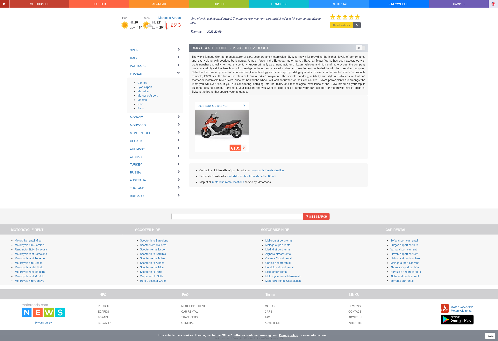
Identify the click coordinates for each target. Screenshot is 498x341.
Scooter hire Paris (151, 272)
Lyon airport (145, 87)
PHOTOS (103, 306)
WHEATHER (356, 323)
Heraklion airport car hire (405, 272)
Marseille (143, 91)
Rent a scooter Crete (153, 281)
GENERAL (187, 323)
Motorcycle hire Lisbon (29, 263)
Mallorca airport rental (278, 240)
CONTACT (354, 311)
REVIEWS (354, 306)
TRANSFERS (189, 317)
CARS (268, 311)
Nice (140, 104)
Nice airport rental (276, 272)
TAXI (268, 317)
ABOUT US (355, 317)
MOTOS (269, 306)
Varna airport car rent (403, 249)
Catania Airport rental (278, 258)
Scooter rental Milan (152, 258)
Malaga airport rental (278, 245)
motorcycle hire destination (267, 170)
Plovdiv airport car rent (404, 254)
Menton (142, 100)
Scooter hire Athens (152, 263)
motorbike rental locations (228, 182)
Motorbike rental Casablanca (283, 281)
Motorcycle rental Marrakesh (283, 276)
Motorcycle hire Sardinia (30, 245)
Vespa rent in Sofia (151, 276)
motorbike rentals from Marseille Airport (251, 176)
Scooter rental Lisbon (153, 249)
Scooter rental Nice (152, 267)
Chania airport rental (278, 263)
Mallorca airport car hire (405, 258)
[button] (39, 4)
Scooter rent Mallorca (153, 245)
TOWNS (103, 317)
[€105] (222, 124)
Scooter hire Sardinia (153, 254)
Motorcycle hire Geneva (29, 281)
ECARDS (103, 311)
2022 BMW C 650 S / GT (213, 106)
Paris (141, 108)
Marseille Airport (169, 17)
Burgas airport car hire (404, 245)
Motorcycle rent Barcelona (31, 254)
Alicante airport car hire (404, 267)
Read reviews (341, 25)
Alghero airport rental (278, 254)
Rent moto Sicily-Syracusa (31, 249)
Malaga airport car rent (404, 263)
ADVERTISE (272, 323)
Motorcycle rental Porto (29, 267)
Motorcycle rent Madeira (30, 272)
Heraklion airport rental (279, 267)
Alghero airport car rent (404, 276)
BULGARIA (104, 323)
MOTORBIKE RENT (193, 306)
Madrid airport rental (277, 249)
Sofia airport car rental (404, 240)
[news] (43, 309)
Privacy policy (43, 322)
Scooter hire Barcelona (154, 240)
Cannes (142, 83)
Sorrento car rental (402, 281)
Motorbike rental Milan (28, 240)
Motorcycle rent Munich (29, 276)
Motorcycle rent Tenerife (30, 258)
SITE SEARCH (317, 216)
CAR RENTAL (189, 311)
